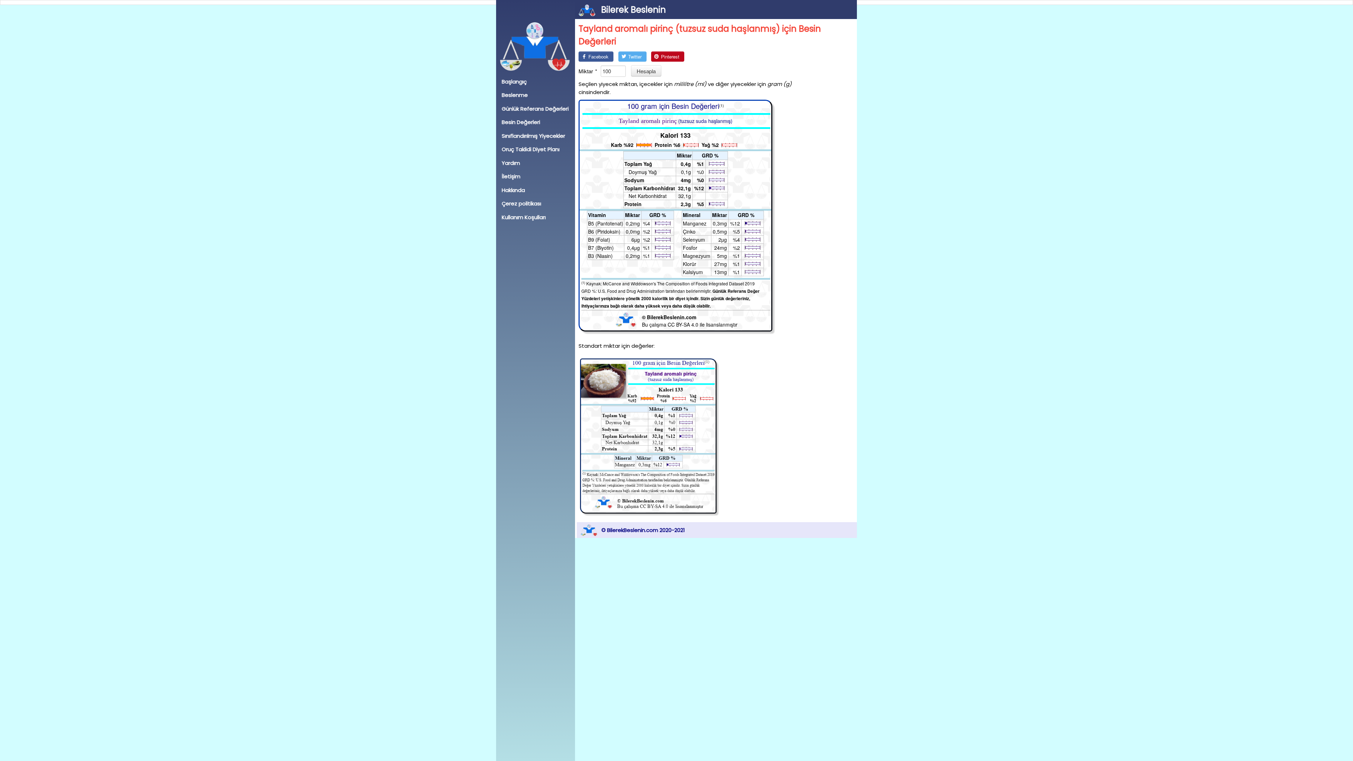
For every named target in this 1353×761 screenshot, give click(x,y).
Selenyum (694, 239)
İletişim (511, 176)
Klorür (689, 263)
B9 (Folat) (599, 239)
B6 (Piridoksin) (604, 231)
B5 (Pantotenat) (605, 223)
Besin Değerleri (521, 122)
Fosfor (690, 247)
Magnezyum (696, 255)
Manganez (694, 223)
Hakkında (513, 190)
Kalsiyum (693, 272)
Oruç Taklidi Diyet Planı (531, 149)
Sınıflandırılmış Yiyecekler (533, 136)
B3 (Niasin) (600, 255)
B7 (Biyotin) (601, 247)
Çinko (689, 231)
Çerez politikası (521, 203)
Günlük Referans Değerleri (535, 108)
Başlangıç (514, 81)
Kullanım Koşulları (524, 217)
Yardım (511, 163)
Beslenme (515, 95)
